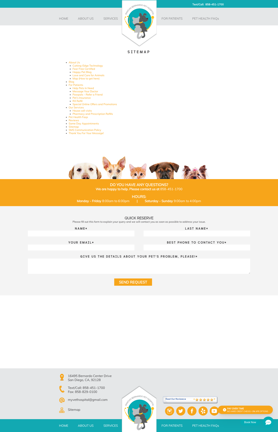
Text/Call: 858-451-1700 (86, 388)
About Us (74, 62)
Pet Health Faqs (78, 117)
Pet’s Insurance (82, 97)
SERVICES (110, 18)
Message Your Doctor (85, 91)
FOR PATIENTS (172, 18)
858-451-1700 (214, 4)
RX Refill (78, 101)
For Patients (76, 84)
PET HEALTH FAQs (205, 18)
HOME (63, 18)
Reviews (74, 120)
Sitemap (74, 126)
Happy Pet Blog (82, 72)
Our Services (76, 107)
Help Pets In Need (83, 88)
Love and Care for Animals (88, 75)
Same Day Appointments (84, 123)
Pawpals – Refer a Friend (88, 94)
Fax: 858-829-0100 (82, 392)
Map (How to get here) (86, 78)
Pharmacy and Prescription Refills (93, 113)
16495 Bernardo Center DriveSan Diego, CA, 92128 (90, 378)
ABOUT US (86, 18)
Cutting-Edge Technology (88, 65)
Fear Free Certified (84, 68)
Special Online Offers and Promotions (95, 104)
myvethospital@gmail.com (88, 400)
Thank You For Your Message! (86, 133)
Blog (71, 81)
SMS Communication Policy (85, 130)
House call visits (82, 110)
